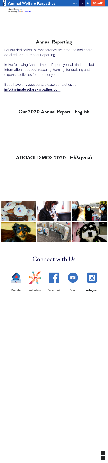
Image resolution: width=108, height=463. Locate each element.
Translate (27, 12)
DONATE (98, 3)
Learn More (15, 444)
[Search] (88, 3)
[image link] (4, 3)
